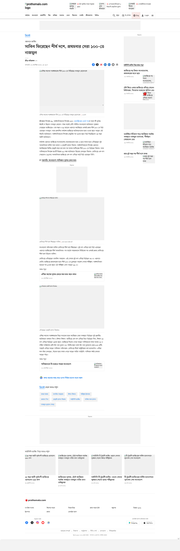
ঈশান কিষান (72, 394)
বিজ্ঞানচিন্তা (71, 508)
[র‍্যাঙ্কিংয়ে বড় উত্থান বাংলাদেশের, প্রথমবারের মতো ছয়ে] (149, 79)
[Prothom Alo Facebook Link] (27, 523)
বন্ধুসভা (114, 508)
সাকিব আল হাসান (90, 399)
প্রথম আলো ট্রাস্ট (94, 508)
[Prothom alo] (39, 6)
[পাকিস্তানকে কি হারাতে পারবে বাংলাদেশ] (98, 365)
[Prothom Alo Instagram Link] (38, 523)
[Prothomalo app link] (133, 523)
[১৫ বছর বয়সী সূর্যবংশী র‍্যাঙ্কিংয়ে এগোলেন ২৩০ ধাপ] (40, 465)
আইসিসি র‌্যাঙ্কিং (75, 399)
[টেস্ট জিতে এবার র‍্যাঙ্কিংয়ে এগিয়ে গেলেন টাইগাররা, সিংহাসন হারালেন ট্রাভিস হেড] (149, 96)
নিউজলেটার (112, 531)
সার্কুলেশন (84, 531)
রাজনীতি (43, 15)
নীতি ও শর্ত (93, 531)
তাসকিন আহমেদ (58, 394)
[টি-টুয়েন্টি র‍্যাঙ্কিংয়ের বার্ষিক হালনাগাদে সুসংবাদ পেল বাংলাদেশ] (139, 465)
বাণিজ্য (55, 15)
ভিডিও (97, 15)
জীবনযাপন (89, 15)
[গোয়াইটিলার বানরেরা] (132, 6)
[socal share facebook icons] (94, 66)
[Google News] (48, 523)
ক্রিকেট (27, 35)
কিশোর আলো (51, 508)
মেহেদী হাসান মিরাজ (59, 399)
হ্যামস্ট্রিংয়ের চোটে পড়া (81, 121)
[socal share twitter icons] (98, 66)
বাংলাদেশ (35, 15)
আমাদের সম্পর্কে (65, 531)
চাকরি (81, 15)
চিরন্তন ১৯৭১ (137, 508)
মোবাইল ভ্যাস (72, 512)
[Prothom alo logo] (35, 501)
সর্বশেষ (27, 15)
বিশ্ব (49, 15)
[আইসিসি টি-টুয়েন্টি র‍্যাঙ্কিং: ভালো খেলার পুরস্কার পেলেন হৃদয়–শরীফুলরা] (106, 465)
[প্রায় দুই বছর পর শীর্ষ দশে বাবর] (149, 159)
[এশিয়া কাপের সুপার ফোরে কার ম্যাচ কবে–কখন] (98, 276)
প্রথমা (48, 512)
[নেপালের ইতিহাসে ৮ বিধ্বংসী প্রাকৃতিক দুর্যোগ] (102, 6)
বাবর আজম (44, 394)
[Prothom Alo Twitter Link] (33, 523)
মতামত (62, 15)
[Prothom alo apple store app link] (148, 523)
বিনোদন (74, 15)
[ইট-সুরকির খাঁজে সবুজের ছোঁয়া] (73, 6)
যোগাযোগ (103, 531)
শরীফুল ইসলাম (85, 394)
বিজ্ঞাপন (75, 531)
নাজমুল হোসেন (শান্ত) (47, 404)
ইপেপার (27, 512)
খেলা (68, 15)
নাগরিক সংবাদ (29, 508)
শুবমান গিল (44, 399)
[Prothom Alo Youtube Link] (44, 523)
